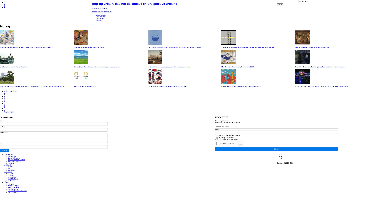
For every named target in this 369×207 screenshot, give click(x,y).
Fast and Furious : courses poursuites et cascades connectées (169, 67)
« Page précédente (10, 91)
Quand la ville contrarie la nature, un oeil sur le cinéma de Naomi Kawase (320, 67)
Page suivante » (9, 112)
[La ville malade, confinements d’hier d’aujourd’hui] (302, 44)
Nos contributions (14, 158)
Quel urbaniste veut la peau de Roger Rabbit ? (89, 47)
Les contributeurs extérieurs (17, 191)
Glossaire (11, 163)
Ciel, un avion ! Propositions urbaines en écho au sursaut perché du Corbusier (174, 47)
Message (3, 133)
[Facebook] (4, 2)
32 (5, 110)
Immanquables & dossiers (16, 160)
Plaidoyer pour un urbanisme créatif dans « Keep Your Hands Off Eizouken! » (26, 47)
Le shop (10, 173)
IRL (9, 168)
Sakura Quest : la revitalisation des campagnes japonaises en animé (97, 67)
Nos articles (12, 156)
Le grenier (11, 180)
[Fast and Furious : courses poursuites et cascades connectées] (155, 63)
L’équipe (99, 20)
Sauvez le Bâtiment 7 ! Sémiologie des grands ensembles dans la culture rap (247, 47)
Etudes (10, 167)
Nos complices (13, 192)
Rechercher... (303, 1)
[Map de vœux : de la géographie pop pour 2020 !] (228, 63)
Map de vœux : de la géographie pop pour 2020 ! (237, 67)
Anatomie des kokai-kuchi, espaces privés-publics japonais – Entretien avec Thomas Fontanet (32, 86)
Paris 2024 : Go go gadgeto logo (85, 86)
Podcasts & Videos (14, 161)
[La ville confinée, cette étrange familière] (7, 63)
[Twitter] (4, 4)
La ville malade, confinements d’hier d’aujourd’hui (312, 47)
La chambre (12, 177)
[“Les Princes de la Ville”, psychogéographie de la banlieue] (155, 83)
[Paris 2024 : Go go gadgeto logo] (81, 83)
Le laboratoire (101, 17)
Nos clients (11, 170)
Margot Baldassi (13, 187)
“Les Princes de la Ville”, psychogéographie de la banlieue (167, 86)
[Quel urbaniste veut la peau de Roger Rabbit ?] (81, 44)
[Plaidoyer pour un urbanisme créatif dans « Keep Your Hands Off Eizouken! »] (7, 44)
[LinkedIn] (4, 7)
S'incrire (277, 149)
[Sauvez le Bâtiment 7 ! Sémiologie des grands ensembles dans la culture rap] (228, 44)
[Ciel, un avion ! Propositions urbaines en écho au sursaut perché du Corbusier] (155, 44)
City (1, 144)
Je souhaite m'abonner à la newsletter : (228, 135)
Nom (2, 121)
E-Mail (2, 127)
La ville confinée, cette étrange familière (13, 67)
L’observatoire (101, 15)
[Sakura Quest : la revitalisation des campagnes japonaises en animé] (81, 63)
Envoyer (4, 150)
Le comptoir (100, 18)
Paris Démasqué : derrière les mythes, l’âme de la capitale (241, 86)
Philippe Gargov (13, 185)
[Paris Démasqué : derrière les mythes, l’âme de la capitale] (228, 83)
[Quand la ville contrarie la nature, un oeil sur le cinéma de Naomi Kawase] (302, 63)
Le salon (11, 175)
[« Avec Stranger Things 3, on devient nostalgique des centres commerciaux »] (302, 83)
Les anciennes (13, 189)
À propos (11, 184)
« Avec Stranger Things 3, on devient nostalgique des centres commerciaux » (321, 86)
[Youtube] (4, 6)
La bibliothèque (13, 179)
